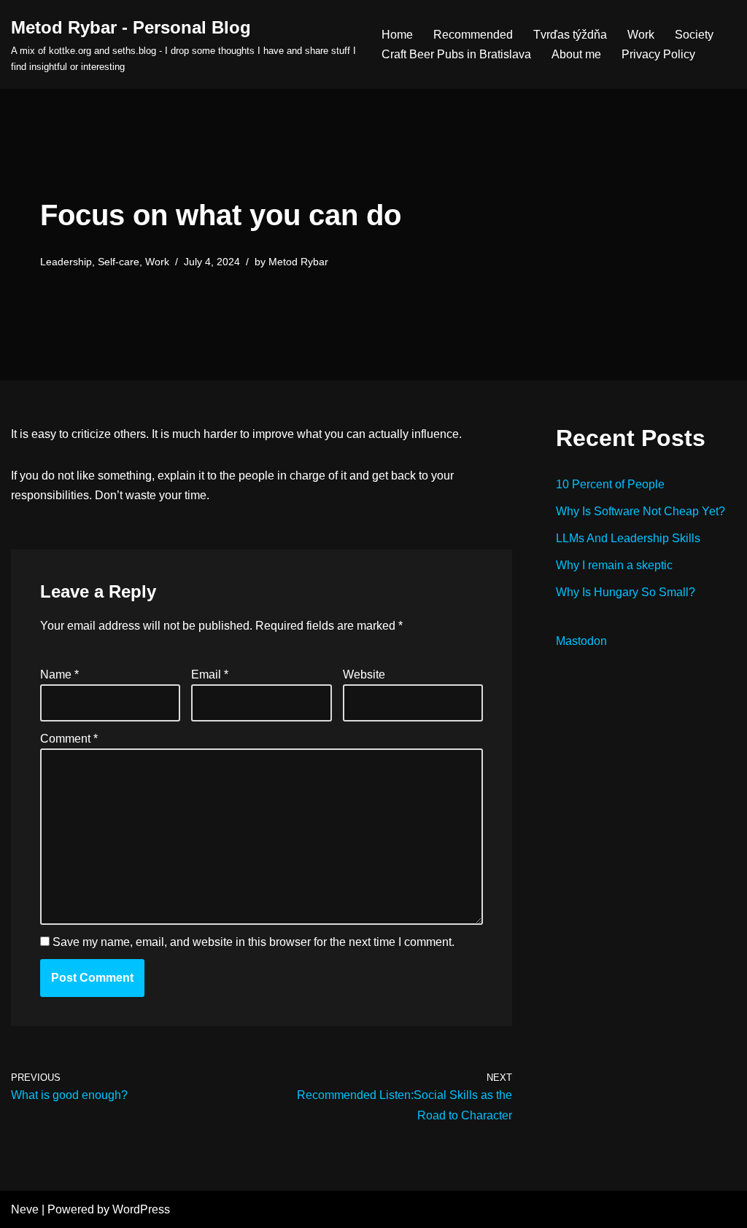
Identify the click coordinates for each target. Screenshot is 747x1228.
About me (576, 54)
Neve (25, 1209)
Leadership (66, 261)
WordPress (141, 1209)
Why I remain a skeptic (614, 565)
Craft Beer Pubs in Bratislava (456, 54)
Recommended (473, 34)
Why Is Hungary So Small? (625, 592)
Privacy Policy (658, 54)
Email (209, 674)
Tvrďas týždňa (570, 34)
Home (397, 34)
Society (694, 34)
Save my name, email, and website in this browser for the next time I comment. (253, 942)
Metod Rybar (298, 261)
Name (59, 674)
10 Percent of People (610, 484)
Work (640, 34)
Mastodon (581, 641)
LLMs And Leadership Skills (628, 538)
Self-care (118, 261)
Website (364, 674)
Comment (69, 738)
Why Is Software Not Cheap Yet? (640, 511)
